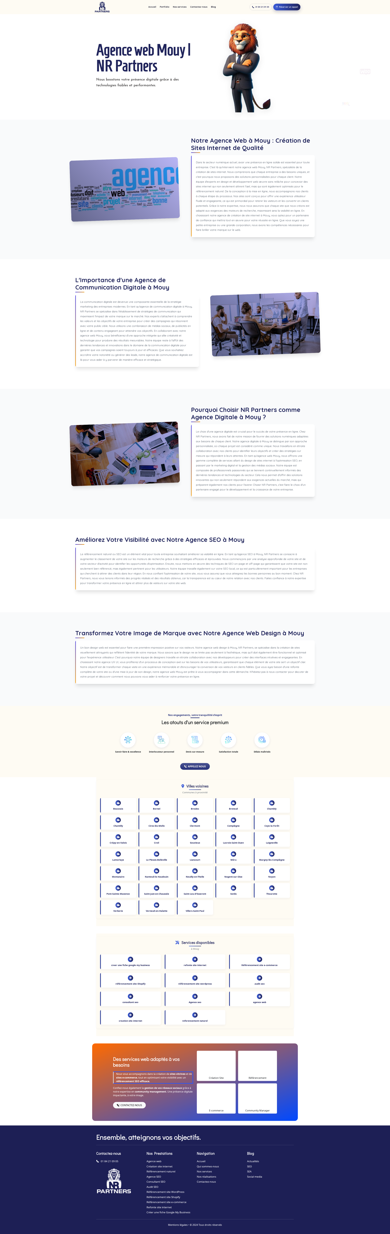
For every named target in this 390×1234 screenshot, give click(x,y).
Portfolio (164, 6)
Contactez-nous (198, 6)
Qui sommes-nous (208, 1166)
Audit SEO (152, 1187)
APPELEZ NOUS (197, 766)
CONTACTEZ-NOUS (131, 1105)
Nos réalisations (206, 1176)
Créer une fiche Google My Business (168, 1212)
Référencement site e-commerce (166, 1202)
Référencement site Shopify (163, 1197)
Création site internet (159, 1166)
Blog (213, 6)
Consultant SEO (156, 1181)
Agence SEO (154, 1176)
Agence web (154, 1161)
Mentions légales (178, 1225)
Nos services (179, 6)
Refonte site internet (159, 1207)
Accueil (152, 6)
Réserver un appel (288, 7)
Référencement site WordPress (165, 1192)
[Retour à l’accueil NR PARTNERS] (102, 7)
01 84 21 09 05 (262, 7)
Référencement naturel (161, 1171)
